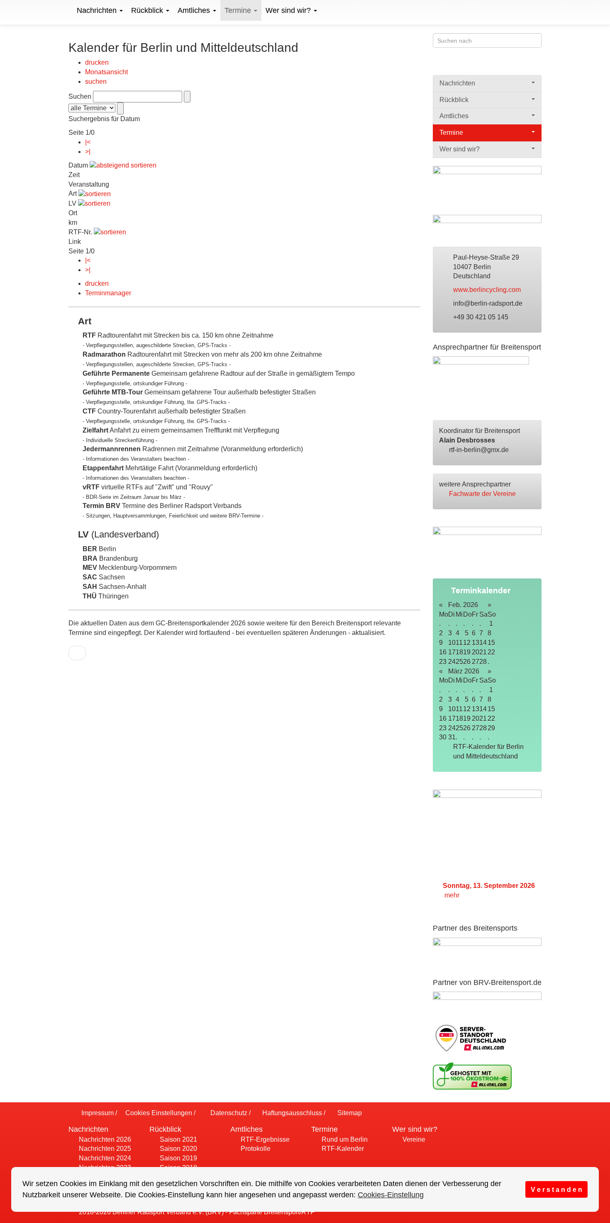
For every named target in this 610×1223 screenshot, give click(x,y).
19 (467, 652)
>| (87, 151)
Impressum (97, 1112)
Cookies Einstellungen (158, 1112)
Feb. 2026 (463, 604)
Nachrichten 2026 (104, 1139)
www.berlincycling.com (487, 289)
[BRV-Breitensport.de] (67, 10)
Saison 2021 (177, 1139)
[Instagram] (536, 65)
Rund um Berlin (344, 1139)
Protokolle (255, 1148)
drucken (97, 62)
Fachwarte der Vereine (483, 493)
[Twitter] (520, 65)
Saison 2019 (177, 1158)
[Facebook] (504, 65)
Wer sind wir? (289, 10)
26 (467, 661)
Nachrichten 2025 (104, 1148)
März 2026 (463, 671)
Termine (238, 10)
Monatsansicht (106, 71)
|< (87, 142)
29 (491, 728)
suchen (96, 81)
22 (491, 652)
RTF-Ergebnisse (264, 1139)
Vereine (413, 1139)
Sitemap (349, 1112)
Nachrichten (98, 10)
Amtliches (195, 10)
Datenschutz (228, 1112)
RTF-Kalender (342, 1148)
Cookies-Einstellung (391, 1195)
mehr (452, 895)
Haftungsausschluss (291, 1112)
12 (467, 642)
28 (483, 661)
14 (483, 642)
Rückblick (148, 10)
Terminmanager (108, 293)
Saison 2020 (177, 1148)
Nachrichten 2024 (104, 1158)
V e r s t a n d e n (556, 1189)
